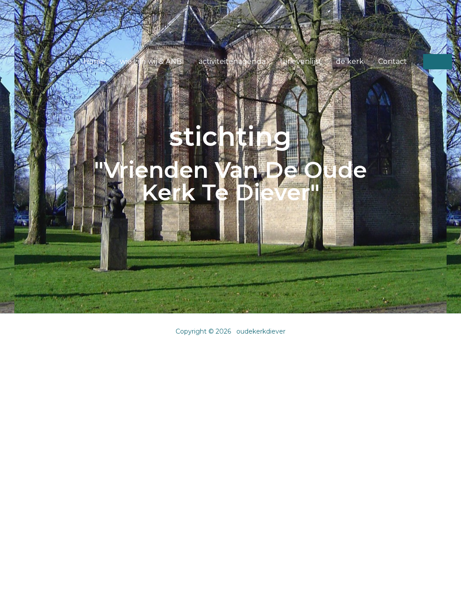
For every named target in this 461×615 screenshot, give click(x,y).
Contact (392, 61)
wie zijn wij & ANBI (152, 61)
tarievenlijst (300, 61)
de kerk (350, 61)
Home (94, 61)
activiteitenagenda (232, 61)
